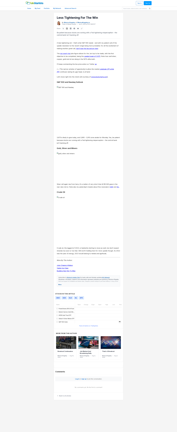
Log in (77, 379)
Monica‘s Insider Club (73, 277)
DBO (58, 298)
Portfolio (47, 8)
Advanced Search (70, 8)
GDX (111, 187)
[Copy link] (81, 28)
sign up (83, 379)
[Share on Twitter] (63, 28)
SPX (81, 298)
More (59, 284)
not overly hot (65, 53)
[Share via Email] (78, 28)
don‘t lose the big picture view (87, 48)
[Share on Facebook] (74, 28)
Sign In (139, 3)
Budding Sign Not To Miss (66, 271)
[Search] (150, 8)
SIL (118, 187)
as (96, 64)
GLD (70, 298)
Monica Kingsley (69, 22)
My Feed (37, 8)
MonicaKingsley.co (83, 22)
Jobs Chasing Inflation (65, 265)
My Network (57, 8)
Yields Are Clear (62, 268)
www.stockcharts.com (99, 77)
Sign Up (147, 3)
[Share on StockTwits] (66, 28)
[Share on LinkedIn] (70, 28)
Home (29, 8)
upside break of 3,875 (92, 56)
